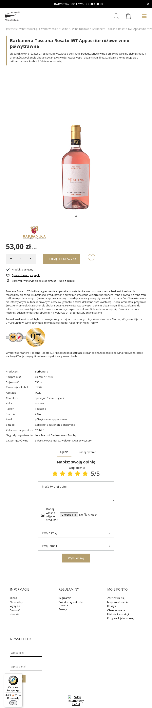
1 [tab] (76, 216)
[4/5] (77, 473)
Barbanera (41, 371)
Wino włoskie (49, 29)
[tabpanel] (76, 141)
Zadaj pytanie (87, 452)
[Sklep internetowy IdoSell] (76, 704)
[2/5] (62, 473)
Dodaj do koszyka (62, 259)
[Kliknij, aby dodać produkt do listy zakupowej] (91, 257)
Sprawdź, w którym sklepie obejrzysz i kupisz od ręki (43, 281)
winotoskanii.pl (28, 29)
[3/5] (70, 473)
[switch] (13, 702)
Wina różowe (80, 29)
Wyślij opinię (76, 558)
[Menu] (20, 675)
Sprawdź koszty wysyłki (26, 275)
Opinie (64, 452)
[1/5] (55, 473)
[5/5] (85, 473)
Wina (65, 29)
